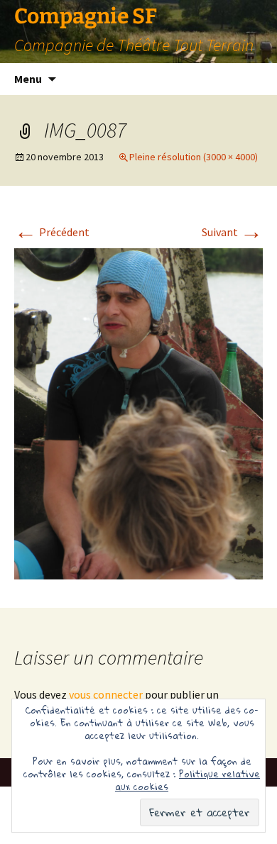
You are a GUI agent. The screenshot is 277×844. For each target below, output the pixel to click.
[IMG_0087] (138, 412)
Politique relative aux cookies (187, 780)
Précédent (51, 232)
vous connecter (106, 694)
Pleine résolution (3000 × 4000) (193, 156)
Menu (28, 79)
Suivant (232, 232)
